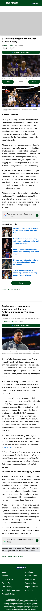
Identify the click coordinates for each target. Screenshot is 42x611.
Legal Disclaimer (31, 587)
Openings (29, 572)
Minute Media (11, 599)
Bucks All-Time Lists (14, 289)
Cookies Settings (8, 594)
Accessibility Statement (11, 590)
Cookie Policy (7, 587)
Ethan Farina (8, 45)
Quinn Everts (8, 322)
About (4, 572)
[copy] (14, 48)
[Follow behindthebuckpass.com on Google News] (37, 215)
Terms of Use (30, 583)
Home (4, 289)
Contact (5, 576)
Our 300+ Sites (31, 576)
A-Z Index (29, 590)
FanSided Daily (7, 579)
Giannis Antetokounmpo (15, 556)
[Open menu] (3, 3)
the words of (8, 447)
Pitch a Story (30, 579)
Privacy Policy (7, 583)
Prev (8, 82)
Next (34, 82)
